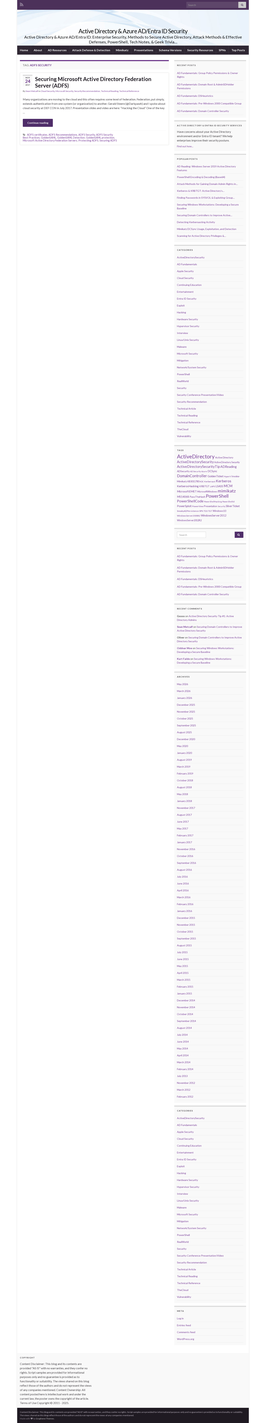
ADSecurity (183, 471)
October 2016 (185, 855)
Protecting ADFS (88, 140)
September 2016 (186, 862)
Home (24, 50)
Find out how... (185, 146)
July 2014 (182, 1034)
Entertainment (185, 291)
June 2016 (183, 883)
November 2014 (186, 1007)
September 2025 (186, 725)
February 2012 (185, 1096)
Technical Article (186, 408)
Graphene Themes (45, 1418)
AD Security (195, 471)
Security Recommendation (87, 91)
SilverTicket (233, 506)
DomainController (192, 476)
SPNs (222, 50)
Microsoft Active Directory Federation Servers (50, 140)
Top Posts (238, 50)
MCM (228, 486)
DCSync (212, 471)
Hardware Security (187, 319)
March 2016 (183, 897)
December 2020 (186, 739)
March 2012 (183, 1089)
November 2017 (186, 807)
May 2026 (182, 684)
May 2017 (182, 828)
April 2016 (183, 890)
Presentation (210, 506)
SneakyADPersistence (188, 511)
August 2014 (184, 1027)
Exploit (181, 305)
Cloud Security (48, 91)
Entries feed (184, 1325)
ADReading (228, 467)
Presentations (143, 50)
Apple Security (185, 271)
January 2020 (184, 752)
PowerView (197, 506)
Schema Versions (170, 50)
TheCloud (182, 429)
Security (181, 387)
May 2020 (182, 746)
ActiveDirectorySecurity (190, 257)
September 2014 (186, 1020)
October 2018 (185, 780)
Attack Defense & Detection (91, 50)
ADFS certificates (37, 134)
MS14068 (183, 496)
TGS (206, 511)
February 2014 (185, 1069)
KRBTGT (204, 486)
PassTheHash (197, 496)
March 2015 (183, 979)
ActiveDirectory (196, 456)
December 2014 (186, 1000)
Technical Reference (129, 91)
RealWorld (183, 381)
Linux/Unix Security (188, 339)
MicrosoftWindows (207, 491)
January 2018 (184, 800)
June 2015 (183, 959)
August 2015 (184, 945)
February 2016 (185, 904)
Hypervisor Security (188, 326)
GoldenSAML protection (100, 137)
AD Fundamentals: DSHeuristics (195, 95)
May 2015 (182, 965)
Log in (180, 1318)
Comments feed (186, 1332)
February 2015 (185, 986)
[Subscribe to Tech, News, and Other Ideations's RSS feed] (21, 4)
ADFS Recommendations (62, 134)
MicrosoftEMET (187, 491)
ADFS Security (86, 134)
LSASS (219, 486)
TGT (210, 511)
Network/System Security (191, 367)
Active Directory (224, 457)
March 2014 (183, 1062)
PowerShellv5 (228, 501)
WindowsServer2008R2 (188, 515)
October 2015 (185, 931)
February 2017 (185, 835)
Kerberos (223, 481)
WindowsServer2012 (213, 515)
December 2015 (186, 917)
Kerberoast (209, 481)
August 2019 (184, 759)
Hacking (181, 312)
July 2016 (182, 876)
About (38, 50)
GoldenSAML (48, 137)
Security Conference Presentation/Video (200, 394)
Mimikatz (122, 50)
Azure (204, 471)
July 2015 (182, 952)
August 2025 (184, 732)
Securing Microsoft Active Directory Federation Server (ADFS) (93, 82)
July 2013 (182, 1075)
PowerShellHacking (213, 501)
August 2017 (184, 814)
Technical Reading (109, 91)
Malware (182, 346)
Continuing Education (189, 284)
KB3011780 (193, 481)
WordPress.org (185, 1339)
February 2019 (185, 773)
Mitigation (183, 360)
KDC (202, 481)
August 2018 (184, 787)
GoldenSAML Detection (71, 137)
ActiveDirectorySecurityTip (198, 466)
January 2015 (184, 993)
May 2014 (182, 1048)
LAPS (212, 486)
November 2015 (186, 924)
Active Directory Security (227, 462)
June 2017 (183, 821)
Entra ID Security (186, 298)
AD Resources (57, 50)
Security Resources (200, 50)
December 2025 (186, 704)
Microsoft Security (64, 91)
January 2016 (184, 910)
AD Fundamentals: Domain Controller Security (203, 111)
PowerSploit (184, 506)
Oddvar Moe (184, 648)
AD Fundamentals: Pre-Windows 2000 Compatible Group (209, 103)
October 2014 (185, 1014)
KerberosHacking (188, 486)
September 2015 (186, 938)
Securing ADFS (108, 140)
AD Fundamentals (187, 264)
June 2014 (183, 1041)
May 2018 (182, 794)
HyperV (227, 476)
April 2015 (183, 972)
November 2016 (186, 849)
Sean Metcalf (32, 91)
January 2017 (184, 842)
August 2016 (184, 869)
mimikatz (227, 490)
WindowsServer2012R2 (189, 520)
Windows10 (219, 510)
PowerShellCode (190, 501)
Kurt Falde (183, 658)
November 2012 (186, 1082)
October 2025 (185, 718)
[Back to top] (257, 1414)
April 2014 (183, 1055)
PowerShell (183, 374)
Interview (182, 332)
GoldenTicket (215, 476)
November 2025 (186, 711)
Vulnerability (184, 436)
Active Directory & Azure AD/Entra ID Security (133, 31)
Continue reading (37, 122)
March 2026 (183, 691)
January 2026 (184, 697)
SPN (201, 511)
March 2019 (183, 766)
